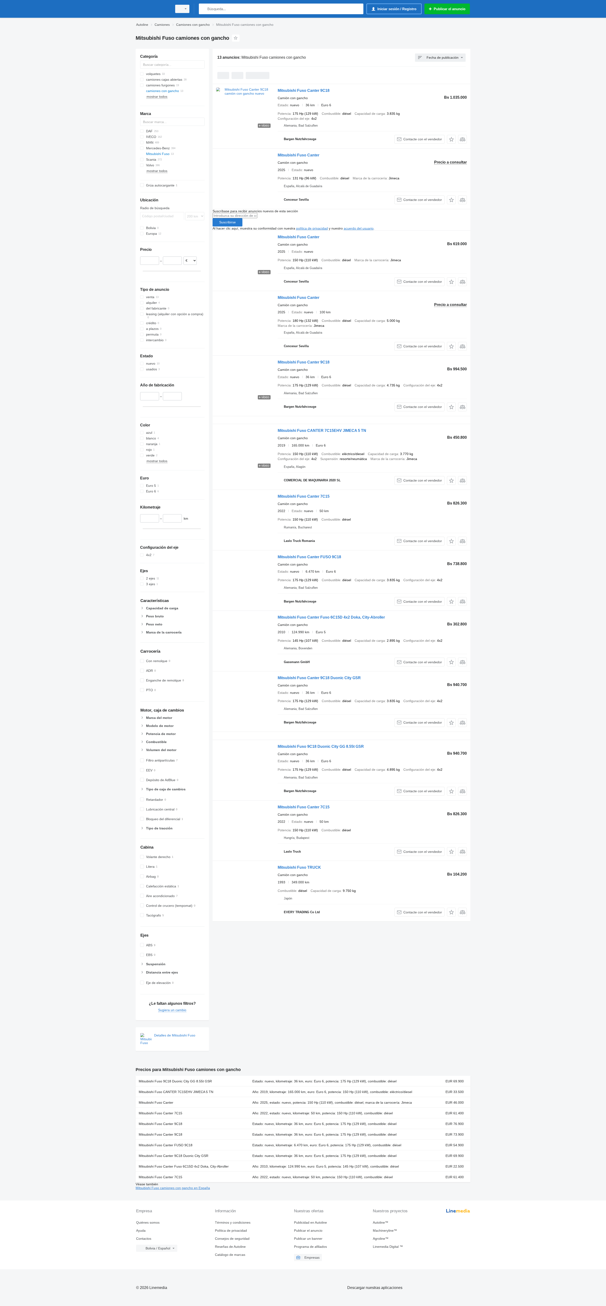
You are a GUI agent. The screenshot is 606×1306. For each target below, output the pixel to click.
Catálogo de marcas (230, 1255)
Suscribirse (227, 222)
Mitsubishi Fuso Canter (298, 155)
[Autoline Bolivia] (152, 9)
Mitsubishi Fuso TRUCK (299, 867)
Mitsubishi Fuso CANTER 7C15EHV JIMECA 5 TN (322, 431)
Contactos (143, 1238)
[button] (451, 139)
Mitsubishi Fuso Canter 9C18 (304, 91)
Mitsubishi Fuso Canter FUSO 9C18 (309, 557)
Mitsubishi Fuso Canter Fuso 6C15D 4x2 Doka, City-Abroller (331, 617)
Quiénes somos (148, 1222)
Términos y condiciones (232, 1222)
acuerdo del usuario (359, 228)
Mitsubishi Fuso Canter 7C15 (304, 496)
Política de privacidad (231, 1230)
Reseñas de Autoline (230, 1246)
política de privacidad (312, 228)
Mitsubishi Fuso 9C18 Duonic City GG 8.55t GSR (321, 746)
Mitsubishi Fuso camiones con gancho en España (173, 1188)
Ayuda (141, 1230)
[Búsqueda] (203, 9)
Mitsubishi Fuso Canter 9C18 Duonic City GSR (319, 678)
